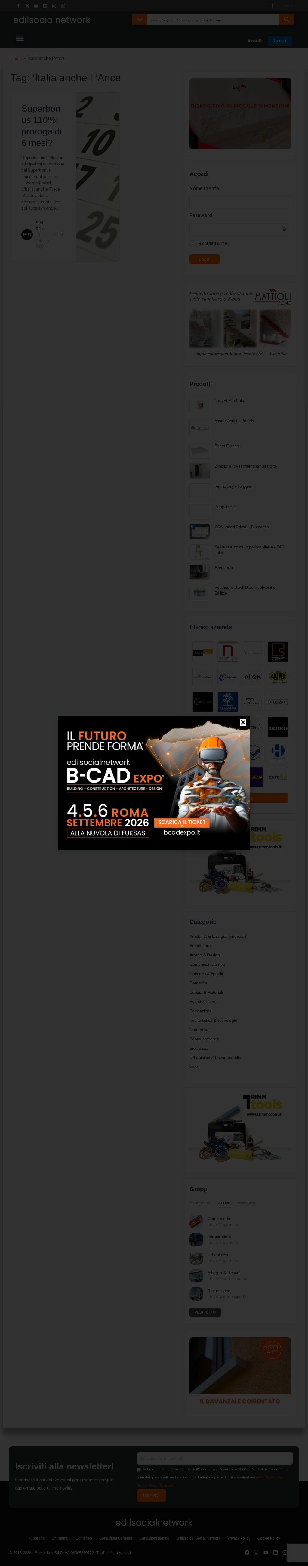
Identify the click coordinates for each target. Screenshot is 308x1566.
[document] (154, 783)
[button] (243, 722)
